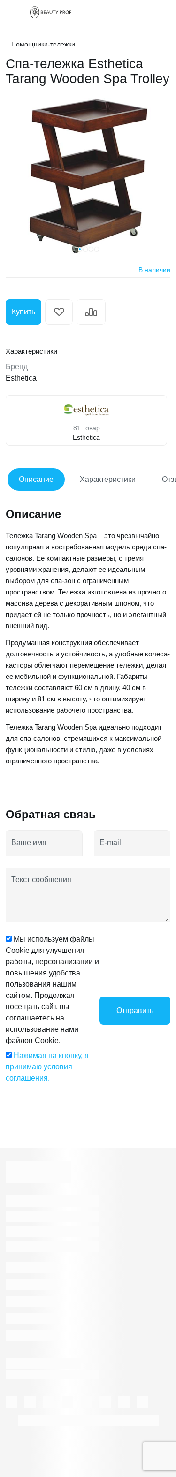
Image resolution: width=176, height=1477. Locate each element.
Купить (23, 312)
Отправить (134, 1010)
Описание (36, 479)
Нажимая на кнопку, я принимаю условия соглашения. (47, 1066)
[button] (80, 249)
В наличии (154, 270)
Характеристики (108, 479)
